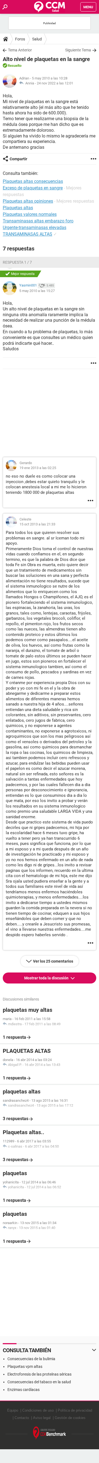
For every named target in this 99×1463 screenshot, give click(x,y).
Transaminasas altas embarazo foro (38, 221)
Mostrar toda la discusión (46, 978)
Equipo (12, 1410)
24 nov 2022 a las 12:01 (55, 83)
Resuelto (14, 66)
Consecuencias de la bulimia (31, 1359)
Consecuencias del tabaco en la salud (39, 1382)
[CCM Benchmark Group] (50, 1433)
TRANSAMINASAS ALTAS (27, 234)
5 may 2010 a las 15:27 (37, 291)
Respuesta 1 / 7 (17, 262)
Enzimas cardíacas (23, 1389)
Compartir (18, 159)
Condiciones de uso (38, 1410)
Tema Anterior (20, 50)
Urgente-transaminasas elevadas (34, 227)
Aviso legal (42, 1418)
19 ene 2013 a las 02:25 (38, 468)
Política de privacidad (75, 1410)
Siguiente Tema (78, 50)
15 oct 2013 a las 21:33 (37, 524)
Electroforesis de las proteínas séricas (39, 1374)
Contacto (22, 1418)
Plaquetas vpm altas (24, 1366)
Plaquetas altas (18, 207)
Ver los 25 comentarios (53, 961)
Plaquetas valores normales (30, 214)
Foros (20, 39)
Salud (37, 39)
